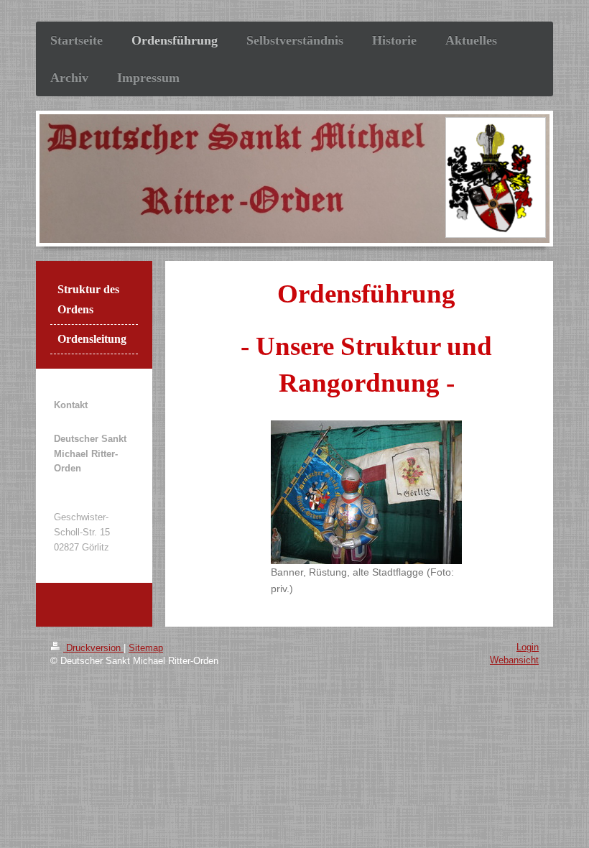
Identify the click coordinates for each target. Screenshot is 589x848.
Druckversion (93, 647)
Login (527, 647)
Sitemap (146, 647)
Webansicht (514, 660)
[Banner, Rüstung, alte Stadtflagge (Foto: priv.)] (366, 492)
